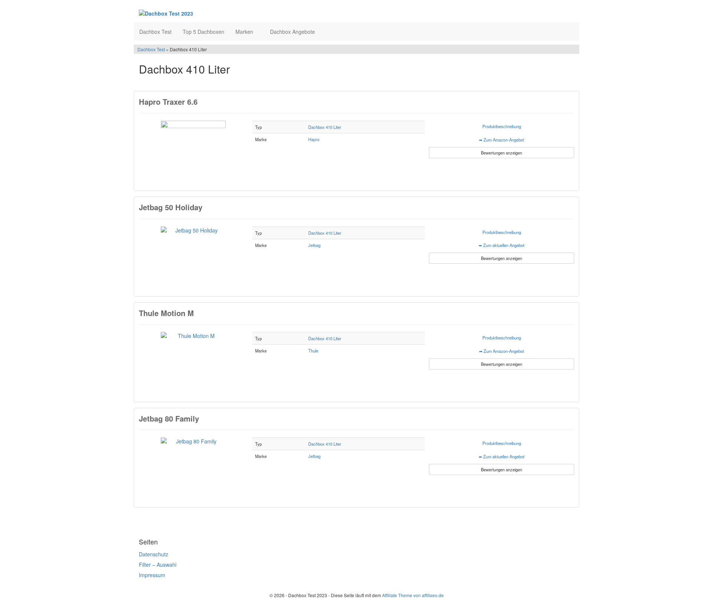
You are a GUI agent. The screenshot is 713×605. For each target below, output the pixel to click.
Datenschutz (153, 554)
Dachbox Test (155, 31)
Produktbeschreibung (501, 126)
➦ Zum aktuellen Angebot (501, 245)
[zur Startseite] (229, 13)
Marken (245, 31)
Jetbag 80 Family (169, 418)
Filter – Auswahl (157, 564)
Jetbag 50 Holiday (170, 207)
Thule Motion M (166, 313)
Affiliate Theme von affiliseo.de (413, 595)
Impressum (152, 575)
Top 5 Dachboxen (203, 31)
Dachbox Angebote (292, 31)
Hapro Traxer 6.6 (168, 101)
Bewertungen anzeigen (501, 153)
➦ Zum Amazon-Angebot (501, 140)
